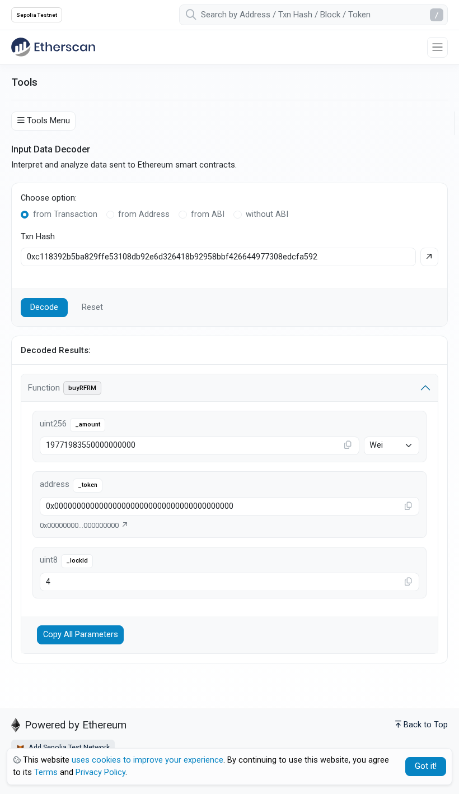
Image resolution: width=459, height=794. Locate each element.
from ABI (207, 214)
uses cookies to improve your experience (147, 760)
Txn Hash (38, 237)
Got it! (426, 766)
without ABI (267, 214)
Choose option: (49, 198)
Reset (92, 307)
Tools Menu (48, 121)
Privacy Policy (100, 772)
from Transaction (65, 214)
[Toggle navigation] (437, 47)
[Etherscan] (53, 47)
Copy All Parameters (80, 634)
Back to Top (426, 725)
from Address (144, 214)
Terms (46, 772)
